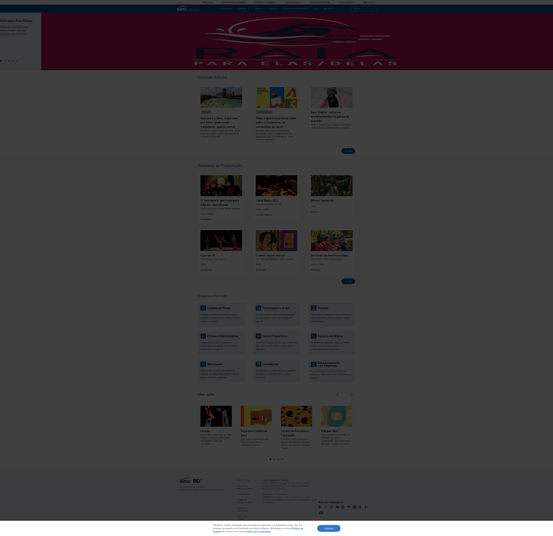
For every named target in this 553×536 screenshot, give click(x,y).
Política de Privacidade (258, 531)
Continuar (329, 528)
